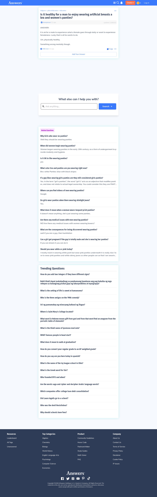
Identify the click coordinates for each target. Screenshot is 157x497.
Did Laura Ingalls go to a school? (54, 398)
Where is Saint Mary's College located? (56, 311)
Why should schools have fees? (53, 412)
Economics (46, 468)
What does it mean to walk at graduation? (58, 342)
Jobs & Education (52, 10)
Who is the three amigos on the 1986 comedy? (59, 297)
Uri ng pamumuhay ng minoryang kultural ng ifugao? (62, 304)
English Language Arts (50, 455)
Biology (45, 447)
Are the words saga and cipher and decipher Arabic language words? (69, 384)
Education (63, 10)
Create (129, 3)
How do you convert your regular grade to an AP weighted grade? (68, 349)
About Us (116, 438)
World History (47, 451)
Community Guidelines (86, 438)
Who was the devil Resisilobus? (53, 405)
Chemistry (46, 442)
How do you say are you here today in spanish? (60, 356)
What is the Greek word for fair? (54, 370)
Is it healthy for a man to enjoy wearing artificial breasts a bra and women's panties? (76, 16)
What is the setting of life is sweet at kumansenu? (61, 290)
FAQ (79, 459)
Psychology (46, 459)
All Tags (10, 442)
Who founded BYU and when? (52, 377)
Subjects (43, 10)
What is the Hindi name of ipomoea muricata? (60, 328)
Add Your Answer (78, 54)
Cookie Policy (118, 459)
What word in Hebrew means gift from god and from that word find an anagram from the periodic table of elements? (78, 319)
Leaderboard (11, 438)
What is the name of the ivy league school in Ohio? (61, 363)
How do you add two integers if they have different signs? (65, 274)
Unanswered (11, 447)
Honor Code (82, 442)
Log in (146, 3)
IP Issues (116, 464)
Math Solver (82, 455)
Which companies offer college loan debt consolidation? (64, 391)
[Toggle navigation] (114, 3)
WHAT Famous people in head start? (55, 335)
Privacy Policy (118, 451)
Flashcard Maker (84, 447)
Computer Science (49, 464)
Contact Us (117, 442)
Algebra (45, 438)
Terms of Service (119, 447)
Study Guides (82, 451)
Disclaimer (116, 455)
